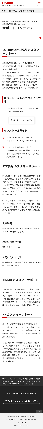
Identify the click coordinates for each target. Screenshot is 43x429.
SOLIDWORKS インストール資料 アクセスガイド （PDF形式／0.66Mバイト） (23, 139)
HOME (4, 379)
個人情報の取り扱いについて (27, 417)
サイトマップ (22, 423)
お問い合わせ (10, 417)
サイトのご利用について (28, 420)
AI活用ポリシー (13, 420)
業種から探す (29, 379)
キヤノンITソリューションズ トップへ (21, 400)
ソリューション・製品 (15, 379)
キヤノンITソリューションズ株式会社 (18, 10)
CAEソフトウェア (22, 381)
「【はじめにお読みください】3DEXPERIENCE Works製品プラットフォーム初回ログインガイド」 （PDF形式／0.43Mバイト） (22, 152)
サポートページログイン (21, 120)
